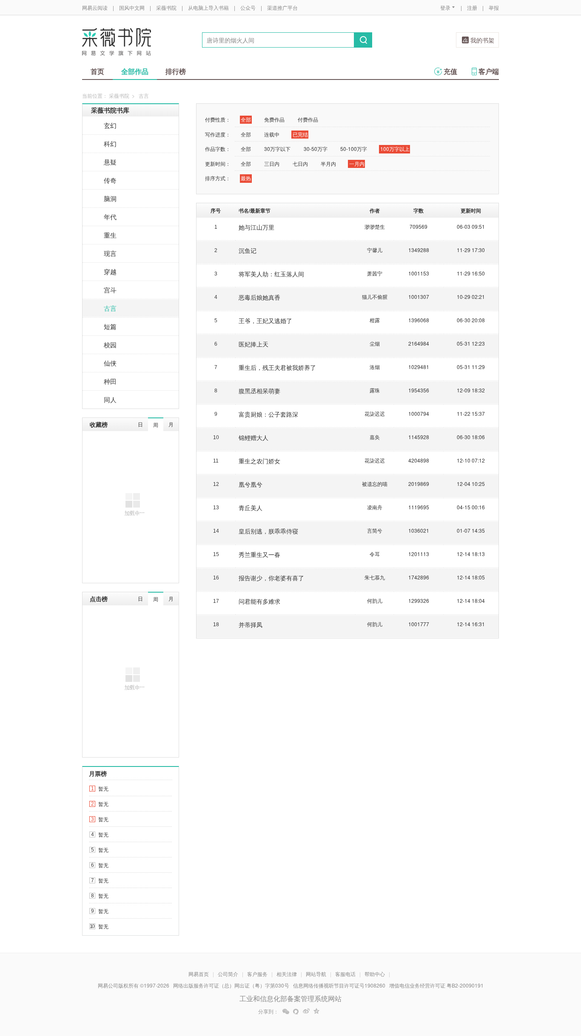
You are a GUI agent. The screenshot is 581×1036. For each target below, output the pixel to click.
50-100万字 (353, 148)
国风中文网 (132, 7)
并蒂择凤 (250, 624)
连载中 (271, 134)
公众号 (248, 7)
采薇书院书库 (110, 110)
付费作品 (308, 119)
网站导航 (316, 973)
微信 (285, 1011)
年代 (110, 216)
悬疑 (110, 161)
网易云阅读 (95, 7)
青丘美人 (250, 507)
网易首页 (198, 973)
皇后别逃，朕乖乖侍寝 (268, 531)
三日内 (271, 163)
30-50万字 (316, 148)
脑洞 (110, 198)
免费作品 (274, 119)
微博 (306, 1011)
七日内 (300, 163)
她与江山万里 (256, 227)
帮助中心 (375, 973)
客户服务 (257, 973)
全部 (246, 119)
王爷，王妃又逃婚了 (265, 320)
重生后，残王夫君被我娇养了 (277, 367)
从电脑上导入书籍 (208, 7)
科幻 (110, 143)
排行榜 (175, 71)
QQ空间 (316, 1011)
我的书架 (482, 40)
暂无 (103, 788)
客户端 (488, 71)
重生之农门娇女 (259, 461)
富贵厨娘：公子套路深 (268, 414)
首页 (97, 71)
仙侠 (110, 362)
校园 (110, 344)
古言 (110, 308)
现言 (110, 253)
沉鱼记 (247, 250)
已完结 (300, 134)
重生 (110, 234)
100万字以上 (395, 148)
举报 (494, 7)
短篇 (110, 326)
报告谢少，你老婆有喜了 (271, 577)
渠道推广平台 (282, 7)
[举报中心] (522, 986)
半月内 (328, 163)
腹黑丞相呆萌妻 (259, 390)
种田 (110, 381)
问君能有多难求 (259, 601)
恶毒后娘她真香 (259, 297)
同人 (110, 399)
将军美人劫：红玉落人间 (271, 274)
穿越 (110, 271)
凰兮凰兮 (250, 484)
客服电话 (345, 973)
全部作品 (134, 71)
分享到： (268, 1011)
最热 (246, 178)
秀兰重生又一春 (259, 554)
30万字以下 (277, 148)
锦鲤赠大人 (253, 437)
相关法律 (286, 973)
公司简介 (228, 973)
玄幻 (110, 125)
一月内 (357, 163)
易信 (296, 1011)
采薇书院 (166, 7)
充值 (450, 71)
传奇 (110, 180)
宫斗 (110, 289)
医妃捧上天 (253, 344)
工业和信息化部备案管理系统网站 (290, 998)
